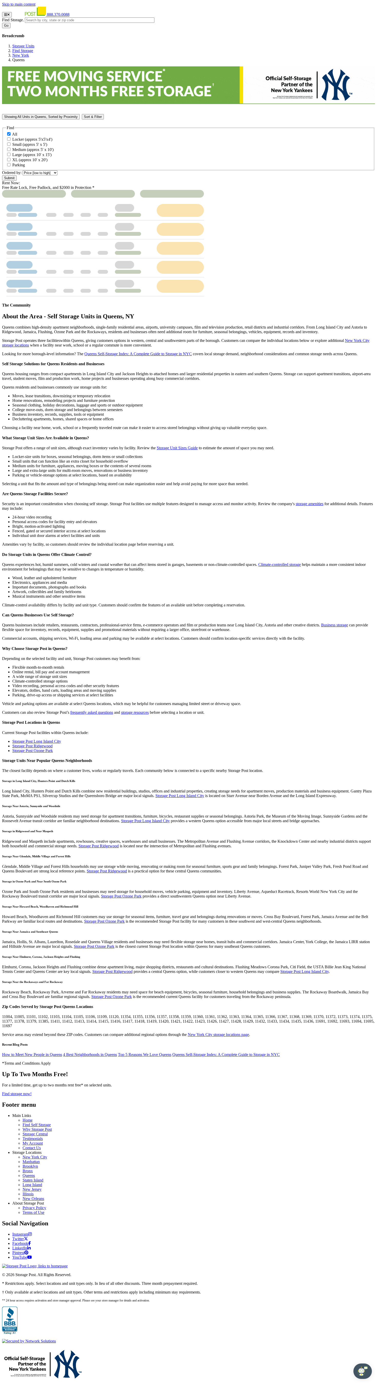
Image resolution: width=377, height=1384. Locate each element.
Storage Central (35, 1134)
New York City (35, 1157)
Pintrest (18, 1252)
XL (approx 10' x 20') (29, 160)
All (14, 134)
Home (28, 1120)
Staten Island (33, 1180)
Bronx (28, 1171)
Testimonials (33, 1138)
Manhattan (31, 1161)
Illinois (28, 1194)
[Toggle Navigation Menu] (7, 14)
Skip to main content (18, 4)
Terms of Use (33, 1212)
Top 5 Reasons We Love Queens (144, 1054)
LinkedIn (19, 1248)
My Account (33, 1143)
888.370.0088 (58, 14)
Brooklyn (30, 1166)
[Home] (30, 14)
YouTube (19, 1257)
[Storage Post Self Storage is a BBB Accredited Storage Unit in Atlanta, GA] (9, 1321)
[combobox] (89, 20)
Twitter (18, 1239)
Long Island (32, 1185)
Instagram (20, 1234)
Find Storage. (13, 20)
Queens (29, 1175)
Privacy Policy (34, 1208)
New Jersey (32, 1189)
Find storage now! (17, 1094)
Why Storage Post (37, 1129)
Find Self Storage (37, 1125)
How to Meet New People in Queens (32, 1054)
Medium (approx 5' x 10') (33, 149)
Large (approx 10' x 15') (32, 154)
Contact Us (32, 1148)
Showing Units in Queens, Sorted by (41, 117)
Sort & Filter (93, 117)
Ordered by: (12, 172)
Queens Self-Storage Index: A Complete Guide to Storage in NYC (226, 1054)
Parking (18, 165)
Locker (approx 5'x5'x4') (32, 139)
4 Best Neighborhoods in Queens (90, 1054)
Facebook (20, 1243)
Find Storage (22, 50)
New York (20, 55)
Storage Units (23, 46)
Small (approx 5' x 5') (29, 144)
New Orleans (33, 1198)
